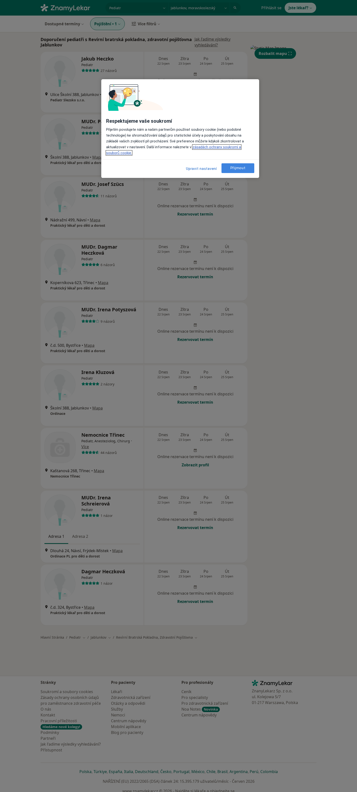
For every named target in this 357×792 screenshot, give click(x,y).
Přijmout (238, 168)
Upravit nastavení (201, 168)
